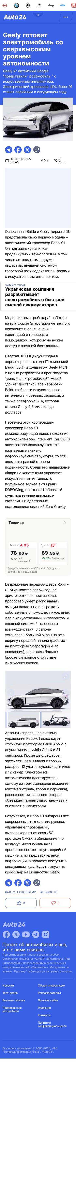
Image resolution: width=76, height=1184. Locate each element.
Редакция (44, 1008)
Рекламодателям (49, 993)
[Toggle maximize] (65, 676)
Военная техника (14, 1000)
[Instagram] (45, 934)
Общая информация (51, 985)
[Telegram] (35, 934)
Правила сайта (48, 1000)
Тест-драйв (10, 993)
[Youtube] (26, 934)
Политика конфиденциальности (52, 1024)
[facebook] (18, 149)
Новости (8, 985)
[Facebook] (6, 934)
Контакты (44, 1015)
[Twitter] (16, 934)
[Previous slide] (10, 692)
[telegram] (8, 149)
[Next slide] (65, 692)
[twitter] (27, 149)
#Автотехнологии (20, 892)
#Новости (49, 892)
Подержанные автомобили (12, 1009)
